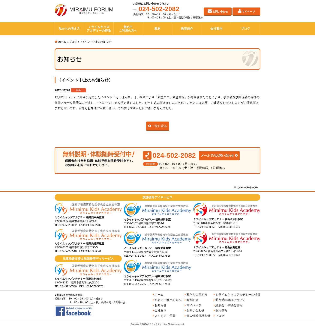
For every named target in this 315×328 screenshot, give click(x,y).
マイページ (248, 11)
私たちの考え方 (69, 28)
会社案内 (216, 28)
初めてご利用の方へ (128, 28)
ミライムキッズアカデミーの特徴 (99, 28)
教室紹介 (187, 28)
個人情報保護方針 (198, 315)
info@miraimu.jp (72, 294)
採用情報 (221, 310)
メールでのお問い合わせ (217, 155)
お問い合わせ (220, 11)
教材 (157, 28)
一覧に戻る (159, 126)
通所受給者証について (230, 300)
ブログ (245, 28)
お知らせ (160, 305)
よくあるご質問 (165, 315)
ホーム (62, 41)
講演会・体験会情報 (228, 305)
